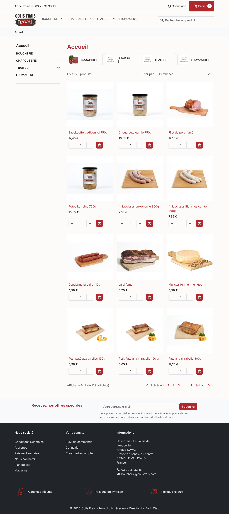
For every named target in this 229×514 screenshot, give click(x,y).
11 (190, 385)
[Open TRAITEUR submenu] (114, 18)
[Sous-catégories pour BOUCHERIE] (58, 53)
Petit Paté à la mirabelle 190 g (139, 358)
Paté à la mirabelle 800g (185, 358)
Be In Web (152, 508)
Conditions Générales (29, 442)
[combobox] (186, 20)
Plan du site (22, 464)
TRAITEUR (103, 19)
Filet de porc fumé (181, 132)
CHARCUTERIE (77, 19)
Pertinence (166, 74)
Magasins (21, 470)
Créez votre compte (79, 453)
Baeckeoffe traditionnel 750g (88, 132)
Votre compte (75, 432)
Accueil (22, 45)
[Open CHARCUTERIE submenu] (91, 18)
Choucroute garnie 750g (135, 132)
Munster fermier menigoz (185, 284)
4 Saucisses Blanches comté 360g (188, 208)
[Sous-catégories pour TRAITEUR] (58, 68)
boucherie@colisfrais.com (138, 474)
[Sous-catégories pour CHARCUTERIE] (58, 60)
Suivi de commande (79, 442)
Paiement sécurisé (27, 453)
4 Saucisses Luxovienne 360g (139, 206)
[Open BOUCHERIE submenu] (62, 18)
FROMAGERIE (128, 19)
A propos (21, 447)
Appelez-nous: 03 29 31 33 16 (35, 6)
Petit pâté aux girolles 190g (87, 358)
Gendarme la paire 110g (84, 284)
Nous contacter (25, 459)
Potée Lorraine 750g (82, 206)
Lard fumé (125, 284)
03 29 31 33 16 (131, 469)
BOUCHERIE (50, 19)
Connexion (73, 447)
